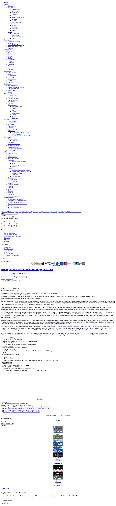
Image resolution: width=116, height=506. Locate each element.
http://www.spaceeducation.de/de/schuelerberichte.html (34, 407)
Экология (14, 14)
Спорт (13, 38)
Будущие (10, 6)
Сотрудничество (13, 147)
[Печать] (27, 273)
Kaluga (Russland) (97, 326)
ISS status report (58, 265)
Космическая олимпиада (15, 46)
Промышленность (13, 88)
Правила (14, 166)
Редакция (14, 19)
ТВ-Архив (11, 124)
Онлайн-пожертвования (15, 199)
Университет (12, 79)
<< (4, 217)
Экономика (11, 24)
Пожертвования (13, 139)
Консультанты (16, 176)
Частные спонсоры (14, 144)
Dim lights (40, 399)
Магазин (10, 205)
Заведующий (16, 113)
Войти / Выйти (12, 153)
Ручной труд (15, 11)
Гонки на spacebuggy (14, 41)
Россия (10, 61)
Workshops (9, 279)
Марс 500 (11, 43)
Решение (10, 191)
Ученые (14, 114)
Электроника (16, 9)
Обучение (11, 77)
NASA (10, 51)
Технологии (11, 7)
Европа (10, 66)
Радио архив (12, 126)
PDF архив (11, 131)
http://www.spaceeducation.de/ (19, 403)
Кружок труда (12, 85)
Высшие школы (13, 98)
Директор (15, 110)
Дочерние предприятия (15, 148)
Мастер (14, 111)
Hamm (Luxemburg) (73, 326)
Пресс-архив (12, 123)
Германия (11, 64)
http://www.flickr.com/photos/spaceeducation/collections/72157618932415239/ (27, 408)
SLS (9, 53)
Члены (10, 168)
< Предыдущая (51, 415)
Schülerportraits (12, 157)
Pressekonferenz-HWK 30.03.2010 (22, 136)
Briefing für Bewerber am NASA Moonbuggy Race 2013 (27, 269)
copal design (4, 503)
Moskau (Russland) (85, 326)
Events (3, 279)
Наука (10, 32)
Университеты (12, 100)
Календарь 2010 (16, 140)
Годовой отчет (12, 179)
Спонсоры (11, 142)
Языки (14, 20)
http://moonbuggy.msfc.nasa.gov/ (22, 405)
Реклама (14, 28)
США (10, 67)
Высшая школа (12, 75)
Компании (11, 69)
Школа (10, 74)
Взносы (10, 192)
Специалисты (12, 105)
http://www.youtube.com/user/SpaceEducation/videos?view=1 (22, 410)
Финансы (14, 25)
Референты (11, 209)
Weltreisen (11, 62)
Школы (10, 97)
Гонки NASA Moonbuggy (16, 45)
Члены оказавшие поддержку (21, 170)
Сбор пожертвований (18, 165)
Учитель (14, 108)
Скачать (10, 127)
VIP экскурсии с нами (15, 207)
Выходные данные (13, 196)
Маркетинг (15, 27)
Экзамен (10, 48)
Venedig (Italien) (61, 326)
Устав (13, 163)
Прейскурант (12, 150)
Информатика (16, 12)
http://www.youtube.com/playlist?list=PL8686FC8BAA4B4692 (21, 412)
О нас (10, 155)
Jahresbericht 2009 (17, 134)
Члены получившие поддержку (21, 171)
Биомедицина (16, 35)
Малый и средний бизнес (16, 87)
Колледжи (11, 101)
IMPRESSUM (5, 488)
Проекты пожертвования (15, 202)
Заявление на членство (19, 161)
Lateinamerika (12, 59)
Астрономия (15, 33)
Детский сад (12, 72)
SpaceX (10, 54)
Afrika (10, 58)
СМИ (9, 15)
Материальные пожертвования (17, 200)
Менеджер (15, 118)
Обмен (10, 80)
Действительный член (18, 173)
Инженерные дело (17, 37)
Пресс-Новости (12, 121)
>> (15, 217)
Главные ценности (13, 184)
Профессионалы (17, 106)
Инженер (14, 116)
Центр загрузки (13, 129)
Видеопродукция (17, 22)
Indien (10, 56)
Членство (11, 160)
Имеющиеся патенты (14, 145)
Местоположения (13, 158)
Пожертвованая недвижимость (17, 204)
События (14, 30)
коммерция (11, 90)
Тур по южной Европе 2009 (20, 132)
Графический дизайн (18, 17)
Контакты (11, 194)
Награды (10, 183)
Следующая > (65, 415)
